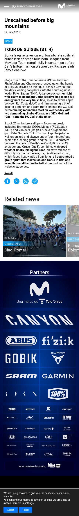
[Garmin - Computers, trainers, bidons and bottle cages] (58, 376)
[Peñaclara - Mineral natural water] (30, 445)
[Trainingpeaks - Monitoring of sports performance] (30, 454)
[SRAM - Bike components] (21, 376)
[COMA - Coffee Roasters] (49, 437)
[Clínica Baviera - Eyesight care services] (12, 454)
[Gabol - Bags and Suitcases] (12, 418)
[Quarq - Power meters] (49, 409)
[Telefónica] (40, 301)
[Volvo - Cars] (58, 358)
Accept (10, 510)
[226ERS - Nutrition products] (12, 409)
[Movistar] (40, 288)
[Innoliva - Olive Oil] (49, 445)
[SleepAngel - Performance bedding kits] (30, 428)
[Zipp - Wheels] (30, 409)
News (8, 41)
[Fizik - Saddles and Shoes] (58, 341)
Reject (26, 510)
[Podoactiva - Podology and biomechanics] (49, 428)
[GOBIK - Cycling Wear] (21, 358)
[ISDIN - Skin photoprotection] (49, 418)
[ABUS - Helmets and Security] (21, 341)
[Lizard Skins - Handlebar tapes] (30, 418)
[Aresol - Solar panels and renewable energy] (67, 454)
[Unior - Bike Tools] (67, 445)
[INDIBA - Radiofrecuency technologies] (67, 428)
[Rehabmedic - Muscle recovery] (12, 445)
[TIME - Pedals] (67, 409)
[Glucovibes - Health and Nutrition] (30, 437)
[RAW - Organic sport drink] (67, 418)
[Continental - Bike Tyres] (12, 428)
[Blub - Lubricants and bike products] (12, 437)
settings (29, 503)
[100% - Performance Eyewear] (58, 394)
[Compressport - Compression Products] (67, 437)
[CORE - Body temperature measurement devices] (49, 454)
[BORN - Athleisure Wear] (21, 394)
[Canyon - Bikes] (40, 320)
